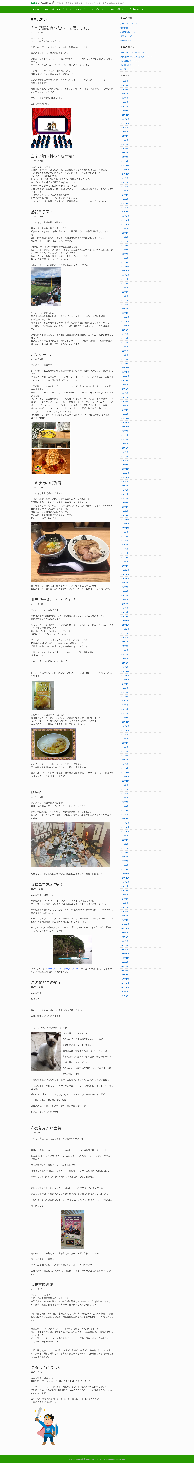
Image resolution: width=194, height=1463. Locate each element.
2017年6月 (124, 545)
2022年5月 (124, 296)
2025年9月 (124, 127)
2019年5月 (124, 448)
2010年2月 (124, 916)
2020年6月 (124, 393)
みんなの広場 (48, 9)
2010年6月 (124, 899)
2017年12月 (125, 519)
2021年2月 (124, 359)
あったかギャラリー (96, 9)
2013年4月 (124, 755)
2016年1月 (124, 616)
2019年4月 (124, 452)
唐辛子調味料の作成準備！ (53, 156)
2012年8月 (124, 789)
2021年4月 (124, 351)
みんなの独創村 (115, 9)
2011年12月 (125, 823)
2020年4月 (124, 401)
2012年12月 (125, 772)
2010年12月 (125, 873)
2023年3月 (124, 254)
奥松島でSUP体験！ (47, 884)
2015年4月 (124, 654)
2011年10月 (125, 831)
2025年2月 (124, 157)
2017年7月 (124, 540)
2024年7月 (124, 186)
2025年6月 (124, 140)
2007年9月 (124, 991)
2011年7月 (124, 844)
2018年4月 (124, 502)
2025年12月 (125, 115)
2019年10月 (125, 427)
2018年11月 (125, 473)
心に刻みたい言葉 (46, 1128)
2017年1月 (124, 566)
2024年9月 (124, 178)
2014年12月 (125, 671)
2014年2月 (124, 713)
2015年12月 (125, 621)
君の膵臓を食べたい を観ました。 (61, 27)
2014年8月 (124, 688)
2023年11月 (125, 220)
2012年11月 (125, 776)
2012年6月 (124, 798)
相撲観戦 (124, 28)
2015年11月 (125, 625)
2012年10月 (125, 781)
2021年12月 (125, 317)
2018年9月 (124, 481)
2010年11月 (125, 878)
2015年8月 (124, 637)
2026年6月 (124, 89)
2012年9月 (124, 785)
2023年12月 (125, 216)
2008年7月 (124, 962)
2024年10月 (125, 174)
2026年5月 (124, 94)
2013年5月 (124, 751)
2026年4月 (124, 98)
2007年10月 (125, 987)
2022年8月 (124, 283)
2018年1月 (124, 515)
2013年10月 (125, 730)
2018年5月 (124, 498)
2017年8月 (124, 536)
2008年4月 (124, 970)
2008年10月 (125, 958)
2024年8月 (124, 182)
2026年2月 (124, 106)
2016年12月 (125, 570)
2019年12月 (125, 418)
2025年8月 (124, 132)
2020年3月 (124, 406)
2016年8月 (124, 587)
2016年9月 (124, 583)
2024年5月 (124, 195)
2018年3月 (124, 507)
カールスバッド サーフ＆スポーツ (64, 968)
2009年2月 (124, 949)
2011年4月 (124, 857)
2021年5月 (124, 347)
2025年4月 (124, 148)
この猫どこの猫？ (46, 982)
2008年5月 (124, 966)
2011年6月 (124, 848)
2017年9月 (124, 532)
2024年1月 (124, 212)
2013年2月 (124, 764)
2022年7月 (124, 288)
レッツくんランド (77, 9)
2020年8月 (124, 384)
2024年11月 (125, 169)
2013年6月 (124, 747)
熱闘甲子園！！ (44, 211)
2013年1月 (124, 768)
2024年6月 (124, 191)
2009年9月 (124, 932)
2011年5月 (124, 852)
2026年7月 (124, 85)
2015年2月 (124, 663)
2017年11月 (125, 524)
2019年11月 (125, 422)
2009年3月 (124, 945)
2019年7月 (124, 439)
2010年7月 (124, 895)
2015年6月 (124, 646)
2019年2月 (124, 460)
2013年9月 (124, 734)
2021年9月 (124, 330)
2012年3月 (124, 810)
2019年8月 (124, 435)
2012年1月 (124, 819)
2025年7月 (124, 136)
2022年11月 (125, 271)
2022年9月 (124, 279)
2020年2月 (124, 410)
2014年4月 (124, 705)
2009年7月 (124, 937)
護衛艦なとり (126, 40)
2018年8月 (124, 486)
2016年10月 (125, 578)
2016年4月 (124, 604)
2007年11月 (125, 983)
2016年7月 (124, 591)
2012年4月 (124, 806)
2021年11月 (125, 321)
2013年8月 (124, 739)
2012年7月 (124, 793)
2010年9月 (124, 886)
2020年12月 (125, 368)
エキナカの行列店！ (48, 482)
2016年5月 (124, 599)
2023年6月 (124, 241)
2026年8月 (124, 81)
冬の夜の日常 (126, 61)
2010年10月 (125, 882)
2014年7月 (124, 692)
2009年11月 (125, 928)
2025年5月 (124, 144)
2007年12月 (125, 979)
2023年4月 (124, 250)
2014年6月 (124, 696)
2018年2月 (124, 511)
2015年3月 (124, 658)
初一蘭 (123, 69)
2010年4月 (124, 907)
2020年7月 (124, 389)
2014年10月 (125, 680)
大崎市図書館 (42, 1284)
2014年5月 (124, 701)
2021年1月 (124, 363)
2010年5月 (124, 903)
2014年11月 (125, 675)
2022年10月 (125, 275)
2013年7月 (124, 743)
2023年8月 (124, 233)
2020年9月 (124, 380)
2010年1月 (124, 920)
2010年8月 (124, 890)
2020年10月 (125, 376)
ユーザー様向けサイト (134, 9)
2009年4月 (124, 941)
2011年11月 (125, 827)
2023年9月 (124, 228)
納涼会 (36, 792)
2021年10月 (125, 325)
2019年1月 (124, 465)
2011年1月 (124, 869)
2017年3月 (124, 557)
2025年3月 (124, 153)
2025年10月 (125, 123)
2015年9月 (124, 633)
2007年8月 (124, 996)
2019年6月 (124, 443)
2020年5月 (124, 397)
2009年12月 (125, 924)
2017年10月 (125, 528)
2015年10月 (125, 629)
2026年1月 (124, 110)
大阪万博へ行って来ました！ (132, 52)
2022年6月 (124, 292)
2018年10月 (125, 477)
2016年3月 (124, 608)
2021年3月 (124, 355)
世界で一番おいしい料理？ (53, 599)
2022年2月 (124, 309)
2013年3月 (124, 760)
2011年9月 (124, 836)
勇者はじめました (46, 1367)
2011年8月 (124, 840)
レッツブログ (61, 9)
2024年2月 (124, 207)
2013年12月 (125, 722)
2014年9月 (124, 684)
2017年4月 (124, 553)
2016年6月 (124, 595)
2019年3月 (124, 456)
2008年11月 (125, 954)
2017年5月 (124, 549)
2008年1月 (124, 975)
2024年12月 (125, 165)
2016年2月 (124, 612)
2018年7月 (124, 490)
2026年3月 (124, 102)
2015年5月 (124, 650)
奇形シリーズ (126, 36)
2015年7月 (124, 642)
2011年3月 (124, 861)
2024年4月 (124, 199)
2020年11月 (125, 372)
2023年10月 (125, 224)
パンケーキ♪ (41, 354)
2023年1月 (124, 262)
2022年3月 (124, 304)
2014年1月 (124, 717)
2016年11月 (125, 574)
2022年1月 (124, 313)
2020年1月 (124, 414)
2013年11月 (125, 726)
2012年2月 (124, 814)
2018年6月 (124, 494)
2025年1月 (124, 161)
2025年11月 (125, 119)
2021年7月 (124, 338)
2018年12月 (125, 469)
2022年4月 (124, 300)
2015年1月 (124, 667)
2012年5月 (124, 802)
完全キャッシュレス (128, 23)
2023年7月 (124, 237)
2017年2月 (124, 562)
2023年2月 (124, 258)
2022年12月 (125, 266)
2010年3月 (124, 911)
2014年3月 (124, 709)
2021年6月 (124, 342)
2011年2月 (124, 865)
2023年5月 (124, 245)
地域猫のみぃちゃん (128, 32)
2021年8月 (124, 334)
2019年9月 (124, 431)
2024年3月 (124, 203)
